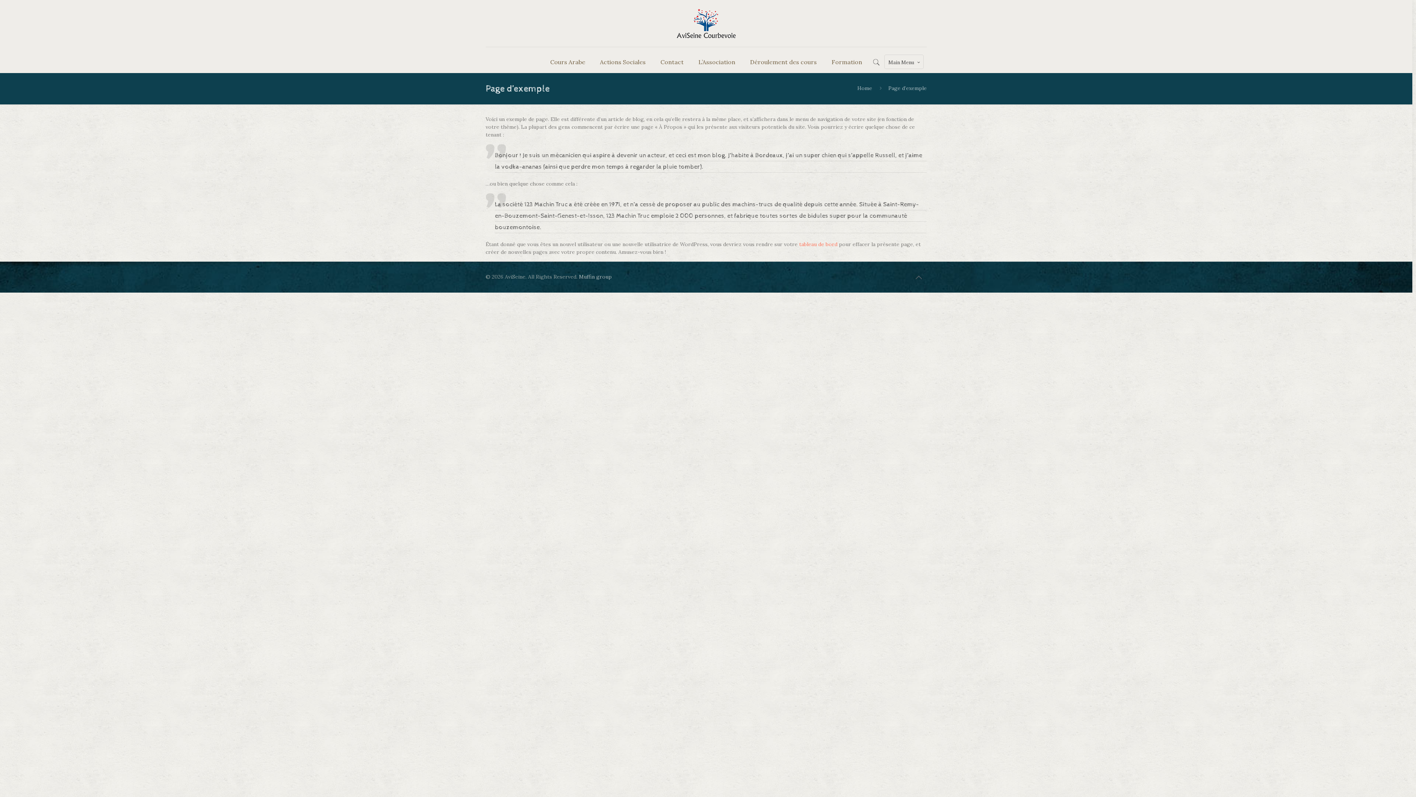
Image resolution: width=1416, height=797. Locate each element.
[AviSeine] (706, 23)
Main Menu (901, 62)
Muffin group (595, 276)
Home (864, 88)
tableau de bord (818, 244)
